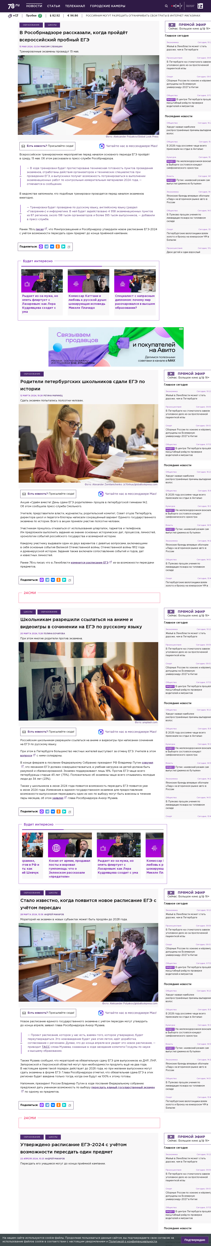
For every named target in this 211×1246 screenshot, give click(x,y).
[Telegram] (46, 246)
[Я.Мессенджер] (63, 246)
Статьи (53, 6)
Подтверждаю (194, 1240)
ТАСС (46, 1047)
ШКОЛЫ (52, 25)
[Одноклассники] (58, 246)
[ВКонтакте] (52, 246)
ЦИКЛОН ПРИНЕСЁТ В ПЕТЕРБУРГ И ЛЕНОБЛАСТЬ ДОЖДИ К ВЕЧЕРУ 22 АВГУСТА (137, 16)
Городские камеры (107, 6)
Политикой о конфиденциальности (133, 1241)
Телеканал (75, 6)
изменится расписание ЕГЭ (89, 563)
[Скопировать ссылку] (69, 247)
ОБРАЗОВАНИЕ (31, 25)
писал (40, 229)
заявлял (57, 798)
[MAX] (41, 246)
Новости (34, 6)
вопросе (26, 755)
